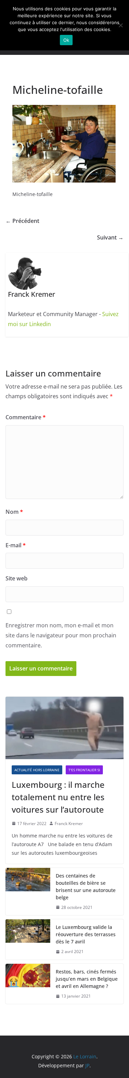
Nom (14, 512)
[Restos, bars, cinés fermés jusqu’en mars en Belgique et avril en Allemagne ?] (28, 984)
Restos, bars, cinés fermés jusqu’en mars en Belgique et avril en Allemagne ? (87, 978)
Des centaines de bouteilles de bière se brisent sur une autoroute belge (86, 886)
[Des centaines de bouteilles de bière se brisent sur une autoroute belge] (28, 891)
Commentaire (26, 417)
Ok (66, 40)
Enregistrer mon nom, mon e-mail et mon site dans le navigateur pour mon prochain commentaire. (61, 635)
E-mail (16, 545)
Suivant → (110, 237)
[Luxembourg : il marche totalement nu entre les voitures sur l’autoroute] (64, 728)
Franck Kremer (69, 823)
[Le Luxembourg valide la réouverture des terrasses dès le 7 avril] (28, 939)
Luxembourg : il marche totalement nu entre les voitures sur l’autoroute (58, 797)
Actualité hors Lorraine (37, 769)
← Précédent (22, 221)
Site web (17, 578)
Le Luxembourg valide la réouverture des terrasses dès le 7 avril (86, 934)
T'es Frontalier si (84, 769)
